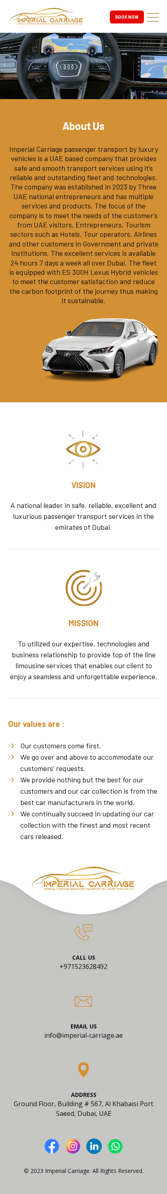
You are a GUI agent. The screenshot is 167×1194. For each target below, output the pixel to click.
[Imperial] (46, 13)
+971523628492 (83, 966)
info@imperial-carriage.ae (83, 1035)
